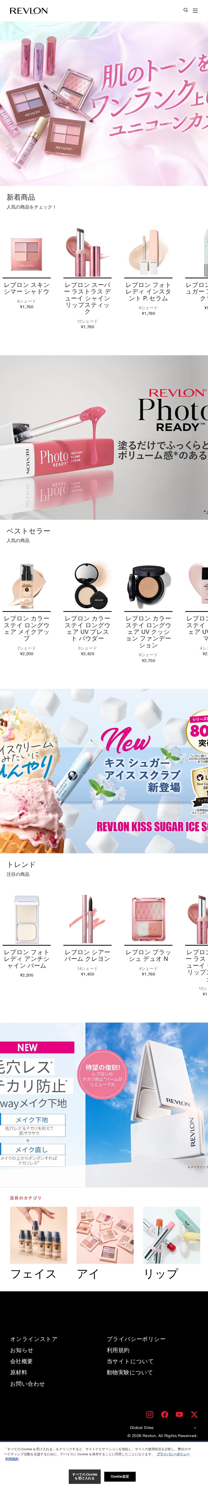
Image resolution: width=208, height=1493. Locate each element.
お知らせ (22, 1350)
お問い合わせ (27, 1384)
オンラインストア (34, 1339)
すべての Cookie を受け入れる (84, 1476)
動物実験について (130, 1372)
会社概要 (21, 1361)
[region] (104, 1467)
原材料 (18, 1372)
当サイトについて (130, 1361)
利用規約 (118, 1350)
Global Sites (142, 1427)
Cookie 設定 (120, 1476)
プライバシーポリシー (136, 1339)
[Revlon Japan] (29, 11)
